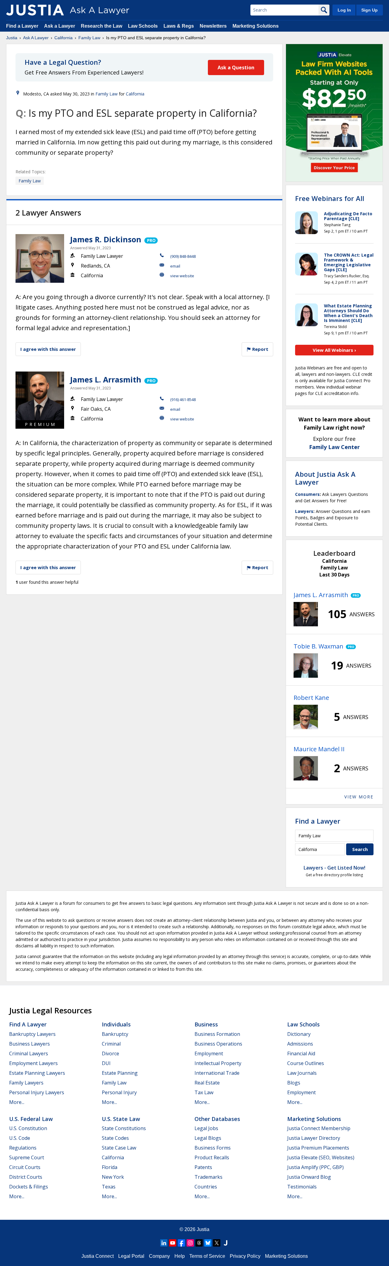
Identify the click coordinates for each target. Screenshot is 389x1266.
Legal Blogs (207, 1138)
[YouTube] (172, 1243)
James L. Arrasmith (105, 379)
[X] (216, 1243)
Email (175, 266)
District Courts (25, 1177)
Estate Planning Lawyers (37, 1073)
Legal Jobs (206, 1128)
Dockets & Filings (28, 1186)
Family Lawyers (26, 1082)
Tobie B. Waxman (318, 646)
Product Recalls (211, 1157)
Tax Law (203, 1092)
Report (259, 349)
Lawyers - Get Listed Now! (334, 867)
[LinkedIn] (163, 1243)
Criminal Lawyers (28, 1053)
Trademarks (208, 1177)
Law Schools (143, 26)
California (63, 37)
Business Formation (217, 1034)
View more (359, 797)
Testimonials (302, 1186)
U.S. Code (19, 1138)
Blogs (293, 1082)
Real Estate (207, 1082)
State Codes (115, 1138)
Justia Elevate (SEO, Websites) (320, 1157)
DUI (106, 1063)
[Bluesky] (208, 1243)
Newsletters (213, 26)
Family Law (89, 37)
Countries (205, 1186)
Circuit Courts (24, 1167)
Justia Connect (97, 1256)
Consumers (307, 494)
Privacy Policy (245, 1256)
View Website (182, 275)
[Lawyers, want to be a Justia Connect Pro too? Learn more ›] (150, 239)
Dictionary (299, 1034)
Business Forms (212, 1147)
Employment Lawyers (33, 1063)
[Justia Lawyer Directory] (225, 1243)
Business (206, 1024)
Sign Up (369, 10)
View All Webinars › (334, 350)
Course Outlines (305, 1063)
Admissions (300, 1043)
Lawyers (304, 511)
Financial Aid (301, 1053)
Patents (203, 1167)
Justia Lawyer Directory (313, 1138)
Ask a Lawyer (60, 26)
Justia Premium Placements (318, 1147)
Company (159, 1256)
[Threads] (199, 1243)
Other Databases (217, 1118)
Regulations (22, 1147)
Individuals (116, 1024)
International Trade (216, 1073)
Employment (208, 1053)
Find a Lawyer (22, 26)
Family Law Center (334, 447)
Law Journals (302, 1073)
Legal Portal (131, 1256)
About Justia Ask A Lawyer (325, 477)
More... (16, 1102)
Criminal (111, 1043)
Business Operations (218, 1043)
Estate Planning (120, 1073)
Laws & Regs (179, 26)
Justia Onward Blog (309, 1177)
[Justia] (35, 10)
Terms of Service (207, 1256)
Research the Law (101, 26)
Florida (109, 1167)
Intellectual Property (217, 1063)
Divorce (110, 1053)
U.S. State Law (121, 1118)
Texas (108, 1186)
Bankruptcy (115, 1034)
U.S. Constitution (28, 1128)
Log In (344, 10)
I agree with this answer (48, 349)
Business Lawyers (29, 1043)
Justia (11, 37)
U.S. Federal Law (31, 1118)
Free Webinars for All (329, 198)
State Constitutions (124, 1128)
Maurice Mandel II (319, 749)
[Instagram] (190, 1243)
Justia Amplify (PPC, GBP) (315, 1167)
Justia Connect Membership (318, 1128)
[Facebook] (181, 1243)
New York (113, 1177)
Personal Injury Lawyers (36, 1092)
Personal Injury (119, 1092)
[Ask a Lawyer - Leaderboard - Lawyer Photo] (306, 614)
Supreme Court (26, 1157)
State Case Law (119, 1147)
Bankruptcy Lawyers (32, 1034)
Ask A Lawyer (36, 37)
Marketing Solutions (255, 26)
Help (179, 1256)
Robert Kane (311, 698)
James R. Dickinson (105, 239)
